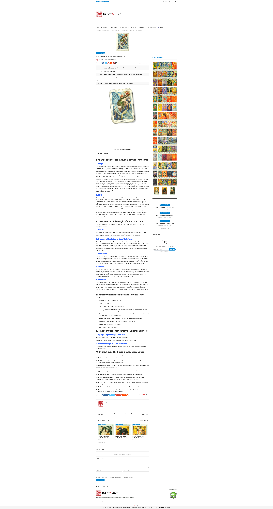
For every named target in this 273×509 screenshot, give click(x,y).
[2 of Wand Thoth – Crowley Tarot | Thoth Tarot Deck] (164, 99)
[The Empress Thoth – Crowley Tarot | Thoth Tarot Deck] (169, 66)
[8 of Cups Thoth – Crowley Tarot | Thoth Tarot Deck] (169, 132)
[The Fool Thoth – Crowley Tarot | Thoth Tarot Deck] (155, 66)
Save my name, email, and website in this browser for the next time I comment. (115, 477)
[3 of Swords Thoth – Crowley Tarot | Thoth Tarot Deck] (164, 149)
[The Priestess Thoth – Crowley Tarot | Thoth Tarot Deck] (164, 66)
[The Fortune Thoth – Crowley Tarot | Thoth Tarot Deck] (155, 82)
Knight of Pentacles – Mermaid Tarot (164, 207)
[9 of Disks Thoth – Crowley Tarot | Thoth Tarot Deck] (164, 182)
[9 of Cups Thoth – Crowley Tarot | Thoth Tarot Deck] (174, 132)
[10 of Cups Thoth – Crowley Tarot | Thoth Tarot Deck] (155, 141)
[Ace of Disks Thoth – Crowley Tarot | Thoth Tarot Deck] (174, 166)
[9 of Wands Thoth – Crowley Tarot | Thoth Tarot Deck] (155, 116)
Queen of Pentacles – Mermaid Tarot (164, 223)
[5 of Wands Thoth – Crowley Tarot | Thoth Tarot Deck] (159, 107)
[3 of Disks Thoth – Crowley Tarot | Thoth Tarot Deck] (159, 174)
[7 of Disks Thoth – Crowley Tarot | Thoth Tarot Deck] (155, 182)
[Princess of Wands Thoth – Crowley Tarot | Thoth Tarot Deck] (155, 124)
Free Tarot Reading (123, 27)
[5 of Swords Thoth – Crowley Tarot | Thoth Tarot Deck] (174, 149)
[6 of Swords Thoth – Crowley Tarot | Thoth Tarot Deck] (155, 157)
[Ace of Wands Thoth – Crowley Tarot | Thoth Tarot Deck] (169, 99)
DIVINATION (133, 27)
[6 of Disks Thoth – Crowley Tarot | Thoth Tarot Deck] (174, 174)
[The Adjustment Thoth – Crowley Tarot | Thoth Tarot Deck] (169, 74)
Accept (161, 507)
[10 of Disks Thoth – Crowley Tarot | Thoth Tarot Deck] (169, 182)
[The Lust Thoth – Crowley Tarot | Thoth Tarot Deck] (159, 82)
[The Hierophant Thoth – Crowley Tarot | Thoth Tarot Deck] (155, 74)
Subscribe (172, 249)
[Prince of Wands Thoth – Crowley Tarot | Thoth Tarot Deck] (174, 116)
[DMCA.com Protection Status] (173, 495)
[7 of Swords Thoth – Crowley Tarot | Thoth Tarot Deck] (159, 157)
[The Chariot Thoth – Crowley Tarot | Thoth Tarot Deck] (164, 74)
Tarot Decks (113, 27)
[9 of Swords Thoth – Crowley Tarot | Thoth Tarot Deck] (169, 157)
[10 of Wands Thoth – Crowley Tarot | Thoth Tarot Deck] (159, 116)
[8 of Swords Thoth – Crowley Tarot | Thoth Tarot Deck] (164, 157)
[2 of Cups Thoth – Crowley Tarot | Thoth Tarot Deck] (164, 124)
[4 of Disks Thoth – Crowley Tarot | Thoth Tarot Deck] (164, 174)
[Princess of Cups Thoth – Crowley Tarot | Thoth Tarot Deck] (164, 141)
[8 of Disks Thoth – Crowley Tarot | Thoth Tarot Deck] (159, 182)
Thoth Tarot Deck (101, 53)
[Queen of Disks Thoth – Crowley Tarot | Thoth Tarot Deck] (106, 429)
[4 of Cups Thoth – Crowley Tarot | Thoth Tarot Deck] (174, 124)
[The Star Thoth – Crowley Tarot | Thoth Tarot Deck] (164, 91)
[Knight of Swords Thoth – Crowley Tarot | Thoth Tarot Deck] (155, 166)
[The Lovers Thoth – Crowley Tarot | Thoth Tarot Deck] (159, 74)
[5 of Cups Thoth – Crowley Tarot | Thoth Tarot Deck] (155, 132)
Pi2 (176, 489)
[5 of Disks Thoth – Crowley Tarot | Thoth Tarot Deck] (169, 174)
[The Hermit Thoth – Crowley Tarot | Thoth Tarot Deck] (174, 74)
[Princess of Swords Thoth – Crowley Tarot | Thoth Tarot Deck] (164, 166)
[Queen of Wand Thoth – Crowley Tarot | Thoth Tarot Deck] (169, 116)
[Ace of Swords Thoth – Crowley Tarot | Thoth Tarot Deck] (155, 149)
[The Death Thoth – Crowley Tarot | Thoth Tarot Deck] (169, 82)
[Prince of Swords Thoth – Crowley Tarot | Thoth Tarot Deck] (159, 166)
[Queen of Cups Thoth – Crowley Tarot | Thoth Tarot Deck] (174, 141)
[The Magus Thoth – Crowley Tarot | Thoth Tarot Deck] (159, 66)
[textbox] (122, 164)
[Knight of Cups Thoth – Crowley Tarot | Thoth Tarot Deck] (169, 141)
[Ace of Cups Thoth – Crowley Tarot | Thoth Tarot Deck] (159, 124)
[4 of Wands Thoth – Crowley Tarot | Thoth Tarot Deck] (155, 107)
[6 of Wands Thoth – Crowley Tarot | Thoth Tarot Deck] (164, 107)
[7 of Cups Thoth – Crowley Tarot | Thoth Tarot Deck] (164, 132)
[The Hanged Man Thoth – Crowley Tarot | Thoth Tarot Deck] (164, 82)
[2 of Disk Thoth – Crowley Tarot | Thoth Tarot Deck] (155, 174)
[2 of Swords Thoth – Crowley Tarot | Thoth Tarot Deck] (159, 149)
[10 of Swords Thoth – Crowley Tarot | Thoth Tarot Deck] (174, 157)
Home (98, 27)
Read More (167, 507)
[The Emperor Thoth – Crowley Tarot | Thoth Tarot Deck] (174, 66)
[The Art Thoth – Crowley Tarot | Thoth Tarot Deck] (174, 82)
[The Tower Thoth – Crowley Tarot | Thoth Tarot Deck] (159, 91)
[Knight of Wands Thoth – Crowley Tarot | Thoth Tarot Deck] (164, 116)
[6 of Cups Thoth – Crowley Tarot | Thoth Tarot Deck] (159, 132)
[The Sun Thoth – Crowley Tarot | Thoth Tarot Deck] (174, 91)
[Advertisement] (150, 14)
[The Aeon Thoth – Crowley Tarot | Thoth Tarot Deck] (155, 99)
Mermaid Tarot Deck (164, 204)
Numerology (142, 27)
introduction (104, 27)
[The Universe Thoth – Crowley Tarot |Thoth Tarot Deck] (159, 99)
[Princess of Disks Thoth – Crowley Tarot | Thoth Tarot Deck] (140, 429)
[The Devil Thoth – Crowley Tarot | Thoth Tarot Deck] (155, 91)
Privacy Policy (105, 486)
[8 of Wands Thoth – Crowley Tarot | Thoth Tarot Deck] (174, 107)
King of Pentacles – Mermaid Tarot (164, 215)
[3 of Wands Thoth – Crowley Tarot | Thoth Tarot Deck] (174, 99)
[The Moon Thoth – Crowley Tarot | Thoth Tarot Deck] (169, 91)
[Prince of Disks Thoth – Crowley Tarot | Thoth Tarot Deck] (174, 182)
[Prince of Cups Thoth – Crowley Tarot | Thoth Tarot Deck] (159, 141)
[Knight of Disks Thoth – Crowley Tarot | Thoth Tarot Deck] (123, 429)
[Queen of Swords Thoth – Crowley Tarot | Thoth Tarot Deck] (169, 166)
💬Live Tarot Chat (152, 27)
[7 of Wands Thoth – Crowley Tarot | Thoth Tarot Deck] (169, 107)
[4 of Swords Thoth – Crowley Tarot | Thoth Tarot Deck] (169, 149)
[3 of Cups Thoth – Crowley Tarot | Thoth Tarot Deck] (169, 124)
